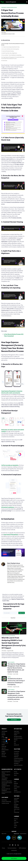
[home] (9, 2)
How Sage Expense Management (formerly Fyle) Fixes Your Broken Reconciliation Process (12, 58)
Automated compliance (7, 507)
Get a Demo (14, 719)
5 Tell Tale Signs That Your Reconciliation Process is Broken (12, 44)
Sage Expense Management (10, 534)
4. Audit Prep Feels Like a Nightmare (9, 53)
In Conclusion (4, 60)
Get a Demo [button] (14, 858)
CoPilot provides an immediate (9, 465)
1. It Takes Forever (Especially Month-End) (10, 46)
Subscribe (21, 613)
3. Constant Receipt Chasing (7, 51)
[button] (27, 2)
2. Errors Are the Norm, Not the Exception (10, 49)
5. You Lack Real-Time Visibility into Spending (11, 55)
